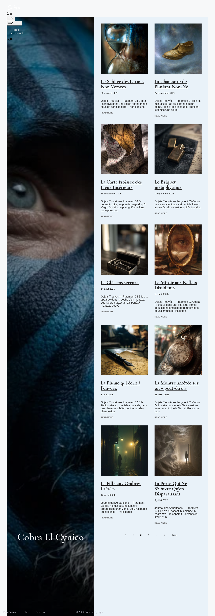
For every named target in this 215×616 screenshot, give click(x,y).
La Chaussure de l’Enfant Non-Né (171, 84)
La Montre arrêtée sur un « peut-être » (177, 385)
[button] (9, 14)
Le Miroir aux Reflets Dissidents (176, 285)
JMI (26, 612)
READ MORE (107, 113)
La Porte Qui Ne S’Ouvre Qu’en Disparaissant (171, 488)
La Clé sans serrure (120, 282)
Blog (16, 29)
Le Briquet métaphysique (168, 184)
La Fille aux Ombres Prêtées (121, 486)
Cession (40, 612)
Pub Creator (10, 612)
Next (174, 535)
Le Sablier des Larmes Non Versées (122, 84)
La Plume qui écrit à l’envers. (120, 385)
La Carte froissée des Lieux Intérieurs (121, 184)
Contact (18, 33)
